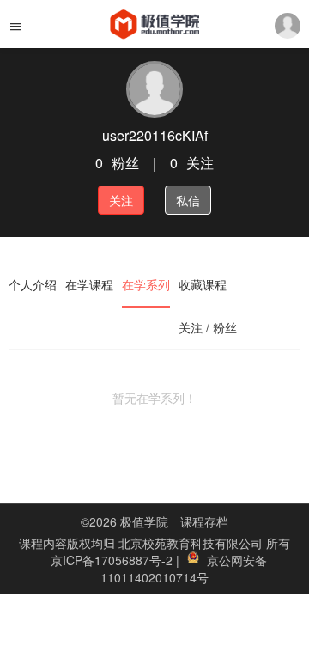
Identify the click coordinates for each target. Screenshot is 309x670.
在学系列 (146, 284)
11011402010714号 (154, 577)
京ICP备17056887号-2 (113, 560)
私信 (188, 200)
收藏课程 (203, 284)
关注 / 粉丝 (208, 327)
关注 (121, 200)
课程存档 (204, 521)
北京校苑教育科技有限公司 (192, 542)
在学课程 (89, 284)
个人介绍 (33, 284)
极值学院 (144, 521)
